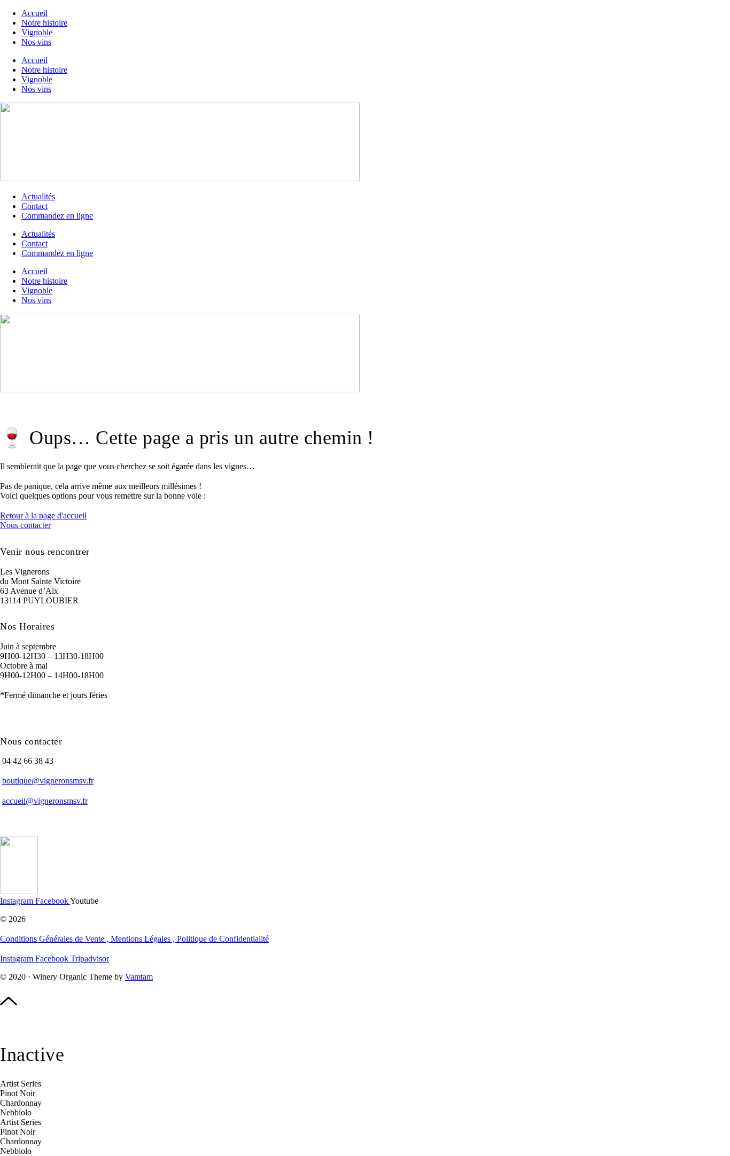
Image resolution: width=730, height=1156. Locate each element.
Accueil (34, 13)
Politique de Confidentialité (223, 938)
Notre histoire (44, 22)
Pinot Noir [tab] (17, 1093)
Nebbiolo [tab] (16, 1112)
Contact (34, 206)
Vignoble (36, 32)
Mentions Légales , (144, 938)
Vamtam (139, 976)
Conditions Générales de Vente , (55, 938)
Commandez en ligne (57, 215)
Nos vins (36, 41)
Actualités (38, 196)
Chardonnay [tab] (21, 1102)
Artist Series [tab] (20, 1083)
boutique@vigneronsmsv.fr (48, 780)
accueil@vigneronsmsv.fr (45, 800)
